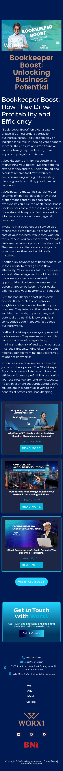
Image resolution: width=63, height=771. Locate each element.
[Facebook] (44, 734)
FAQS (29, 690)
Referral (30, 696)
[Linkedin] (18, 734)
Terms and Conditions (31, 763)
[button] (58, 42)
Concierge (31, 701)
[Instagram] (31, 734)
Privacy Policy (50, 761)
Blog (28, 685)
